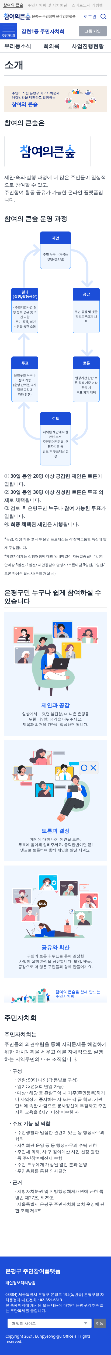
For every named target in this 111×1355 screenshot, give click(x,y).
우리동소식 (17, 46)
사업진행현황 (88, 46)
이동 (99, 1323)
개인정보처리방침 (20, 1282)
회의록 (51, 46)
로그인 (90, 16)
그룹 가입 (93, 30)
